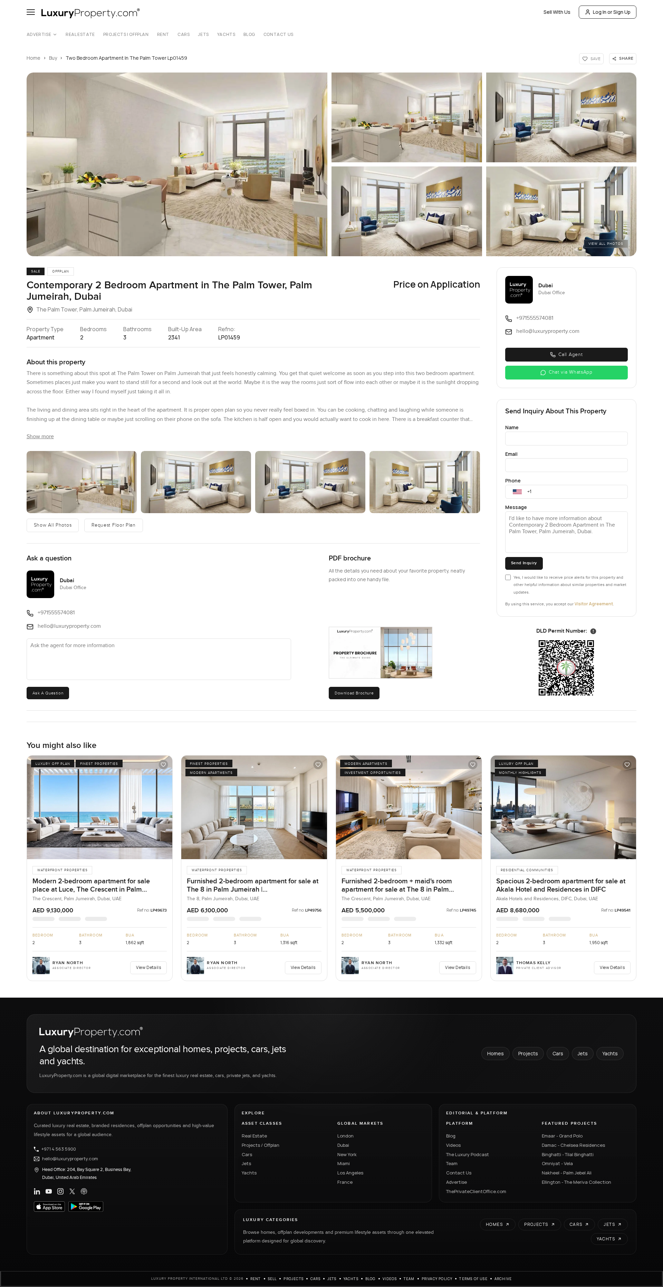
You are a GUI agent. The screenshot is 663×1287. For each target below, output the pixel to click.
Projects (528, 1053)
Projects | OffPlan (126, 34)
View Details (148, 967)
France (345, 1182)
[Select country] (517, 491)
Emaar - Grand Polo (562, 1136)
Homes (495, 1053)
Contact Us (278, 34)
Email (511, 454)
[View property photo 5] (424, 482)
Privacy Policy (437, 1278)
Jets (203, 34)
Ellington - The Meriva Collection (576, 1182)
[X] (72, 1191)
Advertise (39, 34)
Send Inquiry (524, 563)
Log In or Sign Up (612, 12)
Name (512, 427)
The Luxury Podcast (467, 1154)
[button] (177, 164)
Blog (249, 34)
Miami (343, 1163)
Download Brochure (354, 693)
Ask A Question (47, 693)
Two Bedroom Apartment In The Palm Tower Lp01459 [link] (126, 58)
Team (452, 1163)
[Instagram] (60, 1191)
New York (347, 1154)
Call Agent (570, 354)
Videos (453, 1145)
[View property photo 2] (82, 482)
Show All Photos (53, 525)
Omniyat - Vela (557, 1163)
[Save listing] (163, 764)
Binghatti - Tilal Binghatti (568, 1154)
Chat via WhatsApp (571, 372)
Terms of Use (473, 1278)
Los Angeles (350, 1173)
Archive (503, 1278)
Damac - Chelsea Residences (573, 1145)
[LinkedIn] (37, 1191)
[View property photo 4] (310, 482)
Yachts (226, 34)
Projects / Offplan (260, 1145)
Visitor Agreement (594, 604)
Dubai (343, 1145)
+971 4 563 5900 (58, 1149)
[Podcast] (84, 1191)
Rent (163, 34)
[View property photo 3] (196, 482)
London (345, 1136)
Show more (40, 436)
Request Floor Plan (114, 525)
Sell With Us (557, 12)
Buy (53, 58)
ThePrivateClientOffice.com (476, 1191)
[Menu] (31, 12)
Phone (513, 480)
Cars (183, 34)
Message (516, 507)
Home (33, 58)
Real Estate (80, 34)
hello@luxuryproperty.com (70, 1159)
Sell (272, 1278)
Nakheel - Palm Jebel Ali (567, 1173)
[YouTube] (49, 1191)
